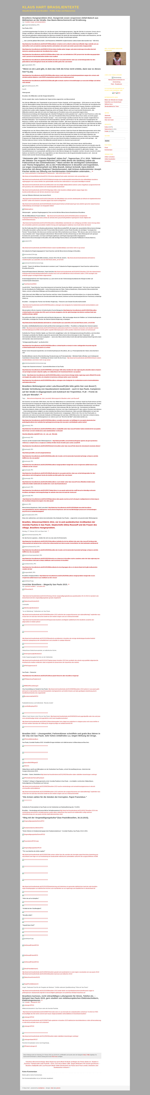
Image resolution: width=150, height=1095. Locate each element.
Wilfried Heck (109, 104)
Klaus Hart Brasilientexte (50, 7)
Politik (88, 1054)
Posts (106, 147)
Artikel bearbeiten (110, 159)
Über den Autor (109, 120)
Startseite (107, 115)
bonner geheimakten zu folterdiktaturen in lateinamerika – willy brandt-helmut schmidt (47, 173)
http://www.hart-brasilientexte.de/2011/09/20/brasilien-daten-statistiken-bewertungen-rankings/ (69, 774)
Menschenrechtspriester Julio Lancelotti (39, 398)
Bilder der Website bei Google (114, 100)
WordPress (41, 1088)
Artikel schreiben (110, 157)
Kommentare (108, 150)
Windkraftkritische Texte (112, 106)
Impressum (108, 117)
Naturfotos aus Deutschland (113, 102)
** (92, 171)
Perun (58, 1088)
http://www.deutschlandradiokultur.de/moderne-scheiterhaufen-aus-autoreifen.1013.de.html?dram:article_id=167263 (58, 322)
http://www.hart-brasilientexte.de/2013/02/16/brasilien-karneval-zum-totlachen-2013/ (47, 974)
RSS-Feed (54, 1056)
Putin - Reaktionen (116, 84)
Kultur (84, 1054)
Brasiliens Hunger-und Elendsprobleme (35, 22)
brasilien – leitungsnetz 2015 (32, 1002)
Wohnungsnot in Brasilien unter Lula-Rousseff (65, 398)
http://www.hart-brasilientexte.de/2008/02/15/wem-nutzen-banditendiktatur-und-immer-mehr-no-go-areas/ (53, 248)
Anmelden (108, 161)
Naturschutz (108, 129)
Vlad (52, 1088)
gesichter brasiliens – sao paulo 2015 (35, 586)
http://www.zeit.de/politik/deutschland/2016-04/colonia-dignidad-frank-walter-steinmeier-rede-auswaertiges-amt (55, 176)
